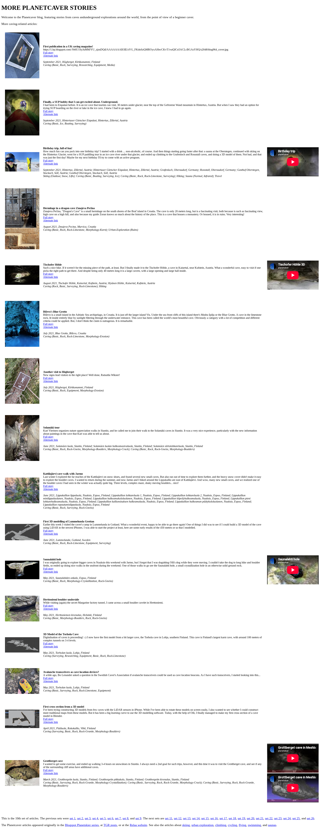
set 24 (287, 818)
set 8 (125, 818)
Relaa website (138, 825)
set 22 (268, 818)
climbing (220, 825)
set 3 (88, 818)
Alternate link (50, 55)
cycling (232, 825)
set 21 (259, 818)
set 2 (80, 818)
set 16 (214, 818)
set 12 (177, 818)
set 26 (310, 818)
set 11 (168, 818)
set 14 (196, 818)
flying (242, 825)
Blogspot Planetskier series (82, 825)
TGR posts (110, 825)
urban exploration (202, 825)
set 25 (296, 818)
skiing (186, 825)
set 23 (278, 818)
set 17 (223, 818)
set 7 (118, 818)
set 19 (241, 818)
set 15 (205, 818)
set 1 (72, 818)
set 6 (110, 818)
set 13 (186, 818)
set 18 (232, 818)
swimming (254, 825)
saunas (272, 825)
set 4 (95, 818)
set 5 (103, 818)
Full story (48, 52)
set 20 (250, 818)
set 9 (138, 818)
